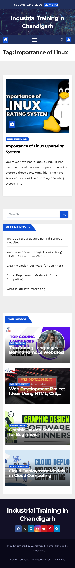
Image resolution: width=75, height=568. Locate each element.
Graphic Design (17, 425)
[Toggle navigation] (34, 40)
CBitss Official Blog (17, 139)
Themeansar (37, 550)
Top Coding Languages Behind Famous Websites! (36, 350)
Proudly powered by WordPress (25, 545)
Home (13, 559)
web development (19, 384)
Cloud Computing (19, 466)
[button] (62, 39)
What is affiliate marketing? (27, 289)
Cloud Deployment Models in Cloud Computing (37, 473)
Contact (24, 559)
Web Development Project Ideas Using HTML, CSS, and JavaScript (37, 393)
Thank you (59, 559)
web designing (17, 343)
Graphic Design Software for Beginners (35, 265)
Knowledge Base (41, 559)
